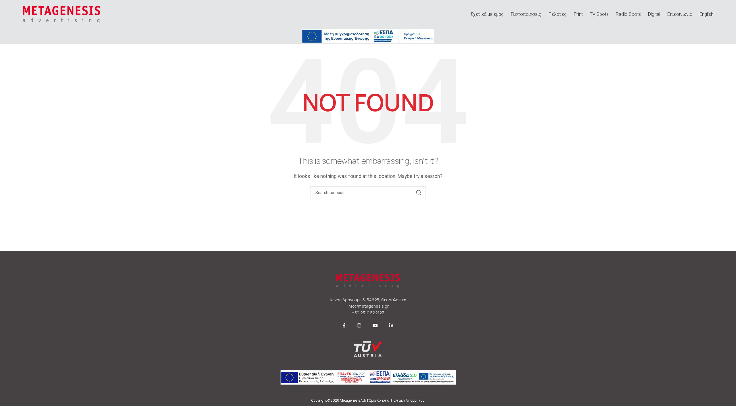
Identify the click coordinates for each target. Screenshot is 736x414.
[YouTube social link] (375, 325)
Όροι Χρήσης (379, 400)
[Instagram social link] (359, 325)
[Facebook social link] (344, 325)
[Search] (418, 192)
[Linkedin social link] (391, 325)
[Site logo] (61, 14)
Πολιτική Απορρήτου (408, 400)
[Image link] (368, 36)
